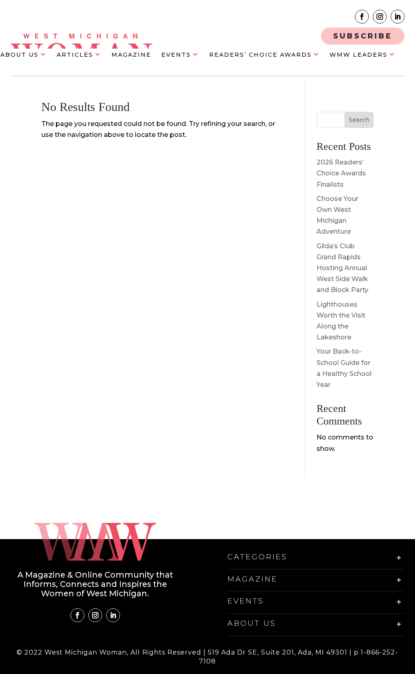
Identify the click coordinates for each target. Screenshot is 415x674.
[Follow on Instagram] (380, 16)
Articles (75, 55)
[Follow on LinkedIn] (397, 16)
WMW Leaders (358, 55)
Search (359, 120)
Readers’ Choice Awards (260, 55)
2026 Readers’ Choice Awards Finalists (341, 173)
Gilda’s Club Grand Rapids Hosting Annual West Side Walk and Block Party (342, 268)
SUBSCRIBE (362, 36)
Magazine (131, 55)
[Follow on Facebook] (362, 16)
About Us (19, 55)
